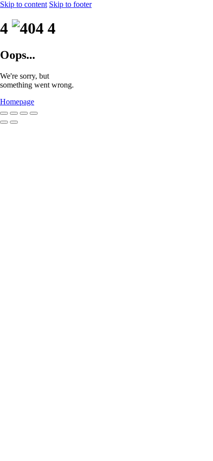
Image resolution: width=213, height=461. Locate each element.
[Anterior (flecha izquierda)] (4, 122)
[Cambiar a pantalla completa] (14, 113)
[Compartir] (24, 113)
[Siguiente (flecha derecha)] (14, 122)
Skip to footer (70, 4)
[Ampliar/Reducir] (4, 113)
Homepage (17, 101)
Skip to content (23, 4)
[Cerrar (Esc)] (34, 113)
